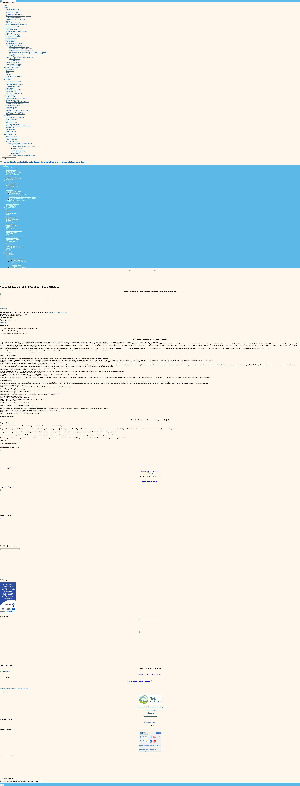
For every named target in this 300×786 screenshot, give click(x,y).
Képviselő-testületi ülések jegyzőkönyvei (21, 50)
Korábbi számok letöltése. (150, 482)
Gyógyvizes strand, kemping (11, 67)
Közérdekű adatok (11, 40)
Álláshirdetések (10, 33)
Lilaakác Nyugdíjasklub (13, 105)
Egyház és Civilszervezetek (11, 100)
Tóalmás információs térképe (15, 14)
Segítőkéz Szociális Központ (14, 93)
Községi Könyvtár (11, 91)
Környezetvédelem (11, 38)
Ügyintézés (6, 116)
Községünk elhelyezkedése (14, 11)
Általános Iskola (11, 88)
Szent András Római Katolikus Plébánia (17, 102)
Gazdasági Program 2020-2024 (15, 62)
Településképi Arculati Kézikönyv (16, 19)
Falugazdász (9, 95)
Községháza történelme (13, 12)
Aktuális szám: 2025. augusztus (150, 471)
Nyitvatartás (10, 71)
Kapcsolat (9, 78)
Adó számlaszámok (11, 122)
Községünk (6, 7)
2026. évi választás (11, 140)
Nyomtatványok (11, 131)
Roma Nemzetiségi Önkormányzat (16, 43)
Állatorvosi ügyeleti (12, 83)
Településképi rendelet (13, 66)
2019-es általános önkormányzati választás (22, 155)
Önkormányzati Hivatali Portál (15, 117)
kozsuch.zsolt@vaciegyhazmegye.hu (57, 312)
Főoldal (5, 5)
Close (2, 785)
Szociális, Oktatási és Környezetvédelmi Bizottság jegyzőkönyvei (28, 52)
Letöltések (6, 133)
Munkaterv (12, 55)
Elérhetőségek (10, 129)
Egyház (8, 21)
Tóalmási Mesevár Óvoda (13, 86)
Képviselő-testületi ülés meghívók (19, 47)
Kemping (8, 74)
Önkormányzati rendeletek (14, 36)
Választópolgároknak (18, 152)
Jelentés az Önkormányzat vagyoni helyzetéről (19, 57)
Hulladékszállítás (11, 97)
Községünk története (12, 9)
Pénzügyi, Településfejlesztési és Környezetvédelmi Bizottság (27, 54)
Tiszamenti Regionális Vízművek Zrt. (16, 98)
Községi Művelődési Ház (13, 90)
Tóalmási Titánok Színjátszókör (15, 114)
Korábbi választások (12, 141)
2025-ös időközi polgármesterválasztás (20, 143)
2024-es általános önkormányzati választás (22, 146)
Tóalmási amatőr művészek (14, 23)
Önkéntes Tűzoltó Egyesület (14, 112)
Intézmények (7, 79)
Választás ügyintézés (18, 150)
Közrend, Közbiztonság (13, 26)
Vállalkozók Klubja (11, 109)
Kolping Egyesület (11, 107)
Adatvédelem (10, 128)
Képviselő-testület (11, 30)
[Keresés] (0, 1)
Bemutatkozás (10, 69)
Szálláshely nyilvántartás (13, 18)
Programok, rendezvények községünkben (18, 16)
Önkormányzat (7, 28)
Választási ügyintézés (12, 138)
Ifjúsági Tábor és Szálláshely (14, 76)
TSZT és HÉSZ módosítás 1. (14, 64)
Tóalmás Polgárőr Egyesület (14, 103)
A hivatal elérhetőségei (13, 35)
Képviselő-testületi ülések (13, 45)
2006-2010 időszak (14, 60)
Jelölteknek (15, 153)
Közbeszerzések (11, 42)
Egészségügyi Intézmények (14, 81)
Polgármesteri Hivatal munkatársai (16, 31)
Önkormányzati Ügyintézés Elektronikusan (18, 126)
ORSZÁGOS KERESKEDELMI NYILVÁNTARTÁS (150, 674)
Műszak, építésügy (11, 119)
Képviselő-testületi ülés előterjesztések (20, 48)
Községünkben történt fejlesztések (16, 24)
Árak (7, 73)
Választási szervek (11, 136)
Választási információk (9, 134)
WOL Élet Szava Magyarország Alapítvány (18, 110)
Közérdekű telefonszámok (14, 124)
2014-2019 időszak (14, 59)
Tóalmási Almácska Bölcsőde (14, 85)
